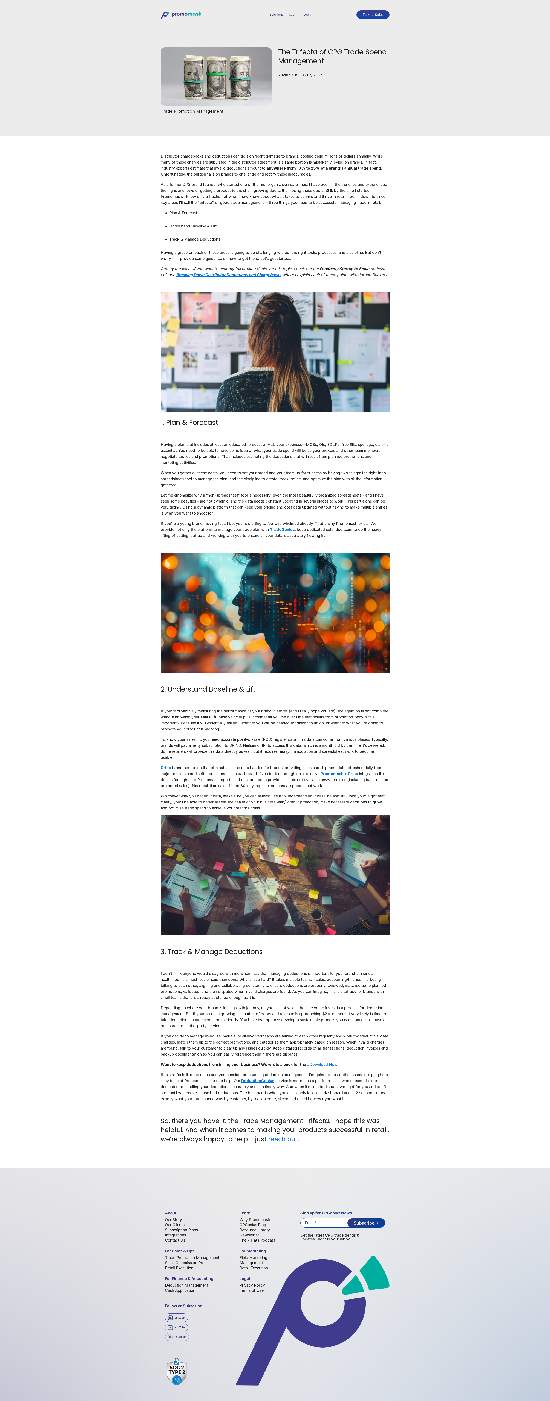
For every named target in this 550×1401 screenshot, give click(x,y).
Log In (308, 14)
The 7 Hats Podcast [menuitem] (257, 1240)
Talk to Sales (372, 14)
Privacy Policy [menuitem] (252, 1285)
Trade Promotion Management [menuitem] (192, 1257)
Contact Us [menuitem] (175, 1240)
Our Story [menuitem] (173, 1219)
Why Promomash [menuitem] (255, 1219)
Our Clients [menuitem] (175, 1224)
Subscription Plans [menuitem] (181, 1230)
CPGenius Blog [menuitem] (253, 1224)
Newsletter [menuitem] (249, 1235)
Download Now (323, 1064)
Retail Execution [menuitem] (179, 1268)
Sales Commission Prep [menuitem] (186, 1262)
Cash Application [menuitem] (180, 1290)
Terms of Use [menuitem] (252, 1290)
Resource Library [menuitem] (255, 1230)
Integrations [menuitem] (175, 1235)
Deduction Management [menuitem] (186, 1285)
